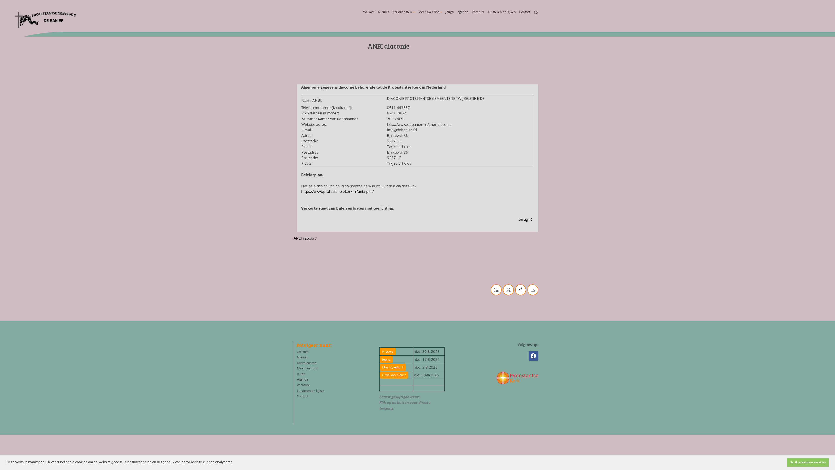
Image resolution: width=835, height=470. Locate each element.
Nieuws (383, 12)
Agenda (462, 12)
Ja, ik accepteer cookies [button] (808, 462)
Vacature (478, 12)
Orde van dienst (394, 375)
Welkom (369, 12)
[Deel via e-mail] (532, 289)
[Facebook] (533, 356)
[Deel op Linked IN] (496, 289)
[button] (234, 462)
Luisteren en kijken (502, 12)
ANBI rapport (305, 238)
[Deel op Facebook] (520, 289)
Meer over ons (428, 12)
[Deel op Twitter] (508, 289)
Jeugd (450, 12)
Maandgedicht (392, 367)
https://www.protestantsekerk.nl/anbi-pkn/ (337, 191)
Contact (524, 12)
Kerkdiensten (402, 12)
